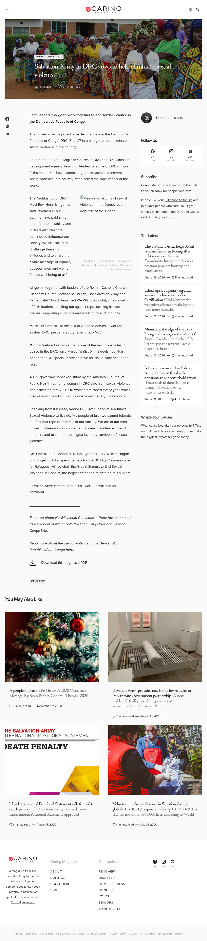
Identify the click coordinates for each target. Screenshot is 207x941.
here (69, 549)
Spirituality (110, 909)
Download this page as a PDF (64, 562)
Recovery (107, 871)
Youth (105, 896)
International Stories (49, 56)
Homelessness (112, 884)
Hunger (106, 890)
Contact (58, 878)
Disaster (107, 878)
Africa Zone (38, 581)
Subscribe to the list (178, 200)
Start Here (60, 884)
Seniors (106, 902)
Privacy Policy (117, 934)
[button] (7, 10)
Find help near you (23, 902)
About (56, 871)
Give (54, 890)
